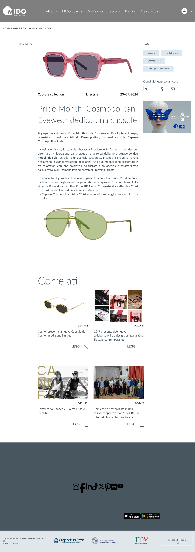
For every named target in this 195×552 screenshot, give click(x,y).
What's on (94, 11)
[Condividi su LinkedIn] (145, 89)
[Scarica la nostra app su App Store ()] (132, 516)
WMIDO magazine (40, 28)
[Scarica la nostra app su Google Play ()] (150, 516)
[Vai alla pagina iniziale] (14, 10)
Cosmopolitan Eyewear (158, 69)
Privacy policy (174, 454)
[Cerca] (190, 11)
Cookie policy (174, 458)
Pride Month (172, 53)
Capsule (151, 53)
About (50, 11)
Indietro (25, 44)
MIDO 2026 (70, 11)
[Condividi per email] (173, 89)
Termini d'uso (174, 461)
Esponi (112, 11)
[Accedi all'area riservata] (184, 11)
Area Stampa (149, 11)
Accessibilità (173, 465)
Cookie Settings (176, 540)
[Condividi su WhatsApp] (162, 89)
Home (6, 28)
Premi (129, 11)
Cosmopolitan (154, 61)
